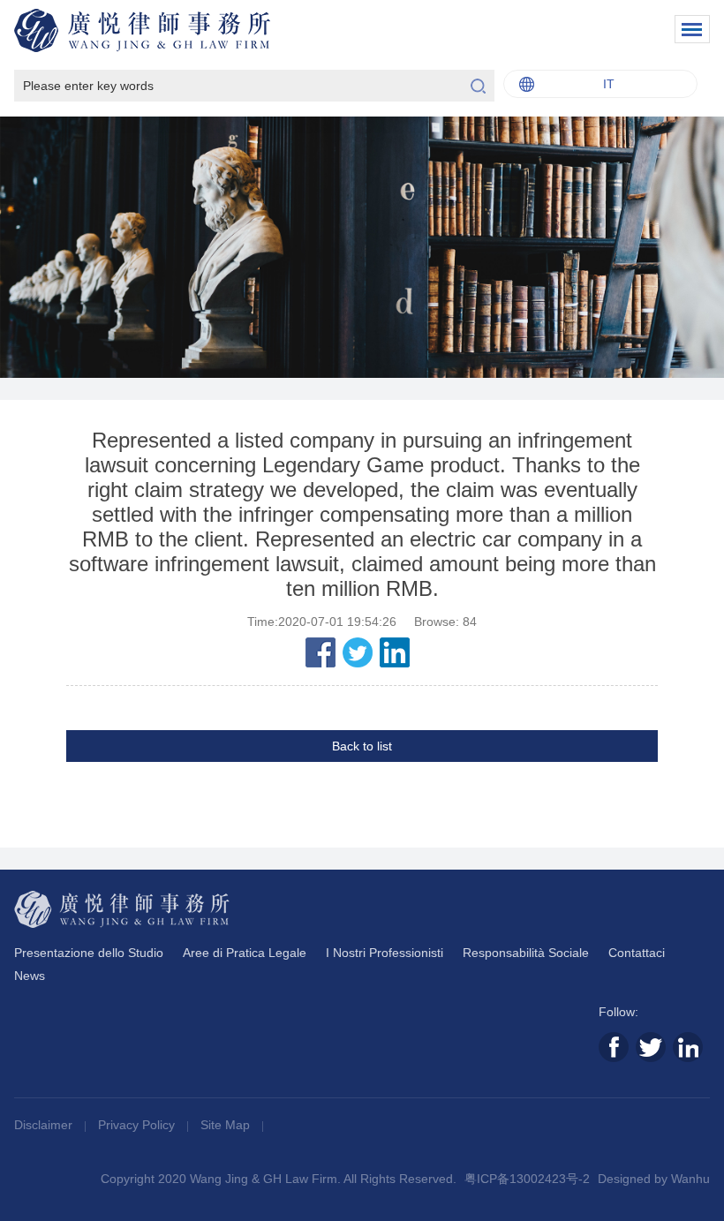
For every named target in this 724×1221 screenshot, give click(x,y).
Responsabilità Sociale (526, 953)
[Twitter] (357, 652)
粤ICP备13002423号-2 (527, 1179)
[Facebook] (320, 652)
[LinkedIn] (394, 652)
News (29, 976)
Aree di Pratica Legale (244, 953)
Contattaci (636, 953)
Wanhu (690, 1179)
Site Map (226, 1125)
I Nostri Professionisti (384, 953)
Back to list (362, 746)
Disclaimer (45, 1125)
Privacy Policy (138, 1125)
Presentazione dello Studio (88, 953)
